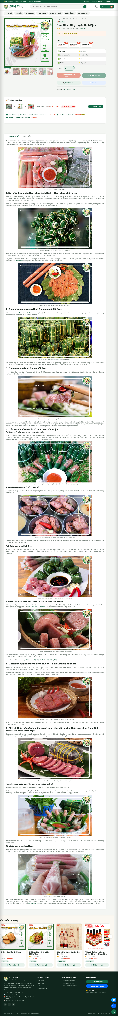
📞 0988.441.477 (109, 1)
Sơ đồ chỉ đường (43, 988)
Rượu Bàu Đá (30, 13)
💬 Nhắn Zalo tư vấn (97, 986)
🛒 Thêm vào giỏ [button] (41, 965)
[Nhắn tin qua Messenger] (113, 1000)
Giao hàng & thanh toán (70, 986)
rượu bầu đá (18, 261)
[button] (50, 21)
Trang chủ (59, 19)
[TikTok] (9, 1004)
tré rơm (30, 607)
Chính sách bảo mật (69, 980)
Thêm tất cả (97, 106)
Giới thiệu (86, 1)
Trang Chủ (8, 13)
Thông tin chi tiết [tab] (13, 136)
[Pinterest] (13, 1004)
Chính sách (94, 1)
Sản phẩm (66, 19)
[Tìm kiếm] (84, 6)
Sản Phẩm (19, 13)
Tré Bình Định (42, 13)
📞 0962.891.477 (68, 83)
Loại (58, 40)
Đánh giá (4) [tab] (27, 136)
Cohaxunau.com (34, 903)
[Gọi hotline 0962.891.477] (113, 1011)
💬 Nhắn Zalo (94, 83)
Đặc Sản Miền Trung (69, 89)
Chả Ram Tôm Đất (55, 13)
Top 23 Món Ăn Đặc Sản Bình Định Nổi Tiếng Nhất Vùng (41, 660)
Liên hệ (100, 1)
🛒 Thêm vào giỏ (94, 75)
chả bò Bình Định (40, 607)
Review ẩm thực (83, 13)
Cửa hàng (41, 983)
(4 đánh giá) (65, 28)
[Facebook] (5, 1004)
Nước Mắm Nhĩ (69, 13)
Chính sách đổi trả (68, 983)
